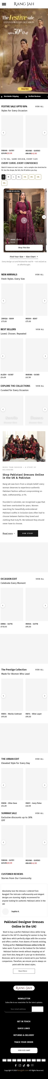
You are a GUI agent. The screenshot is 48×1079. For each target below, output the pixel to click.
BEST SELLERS (8, 329)
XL (19, 177)
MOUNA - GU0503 (33, 151)
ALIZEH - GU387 (7, 375)
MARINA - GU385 (32, 375)
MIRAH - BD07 (31, 319)
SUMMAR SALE (9, 813)
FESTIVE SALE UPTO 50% (14, 106)
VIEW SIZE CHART (24, 1050)
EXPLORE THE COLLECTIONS (15, 385)
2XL (25, 177)
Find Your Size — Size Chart (23, 257)
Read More (23, 971)
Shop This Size (24, 248)
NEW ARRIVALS (9, 274)
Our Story (27, 533)
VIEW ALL (39, 106)
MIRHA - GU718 (32, 624)
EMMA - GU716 (7, 624)
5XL (4, 183)
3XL (31, 177)
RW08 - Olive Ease (9, 803)
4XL (38, 177)
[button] (3, 132)
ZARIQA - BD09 (7, 319)
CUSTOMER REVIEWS (12, 874)
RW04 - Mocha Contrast (11, 714)
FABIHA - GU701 (7, 151)
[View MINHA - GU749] (41, 241)
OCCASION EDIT (9, 578)
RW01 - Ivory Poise (34, 803)
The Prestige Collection (14, 669)
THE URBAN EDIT (10, 758)
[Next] (44, 217)
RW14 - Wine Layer (34, 714)
